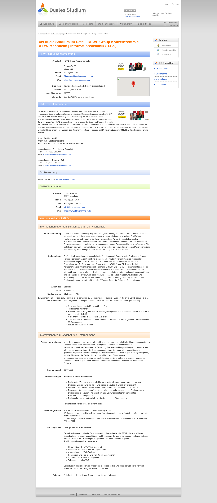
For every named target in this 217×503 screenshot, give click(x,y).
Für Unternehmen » (171, 22)
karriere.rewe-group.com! (66, 179)
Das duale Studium (68, 24)
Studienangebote (106, 24)
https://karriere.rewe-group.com (77, 80)
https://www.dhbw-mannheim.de (77, 211)
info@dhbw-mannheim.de (74, 207)
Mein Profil (88, 24)
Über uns (175, 4)
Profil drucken (166, 54)
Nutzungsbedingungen (112, 494)
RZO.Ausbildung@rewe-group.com (78, 76)
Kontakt (166, 4)
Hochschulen (161, 84)
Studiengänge (161, 74)
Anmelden (130, 10)
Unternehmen (161, 79)
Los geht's (48, 24)
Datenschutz (95, 494)
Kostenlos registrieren (132, 16)
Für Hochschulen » (171, 25)
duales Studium (43, 34)
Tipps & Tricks (143, 24)
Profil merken (166, 46)
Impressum (83, 494)
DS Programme (162, 69)
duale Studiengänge (58, 34)
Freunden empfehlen (168, 50)
